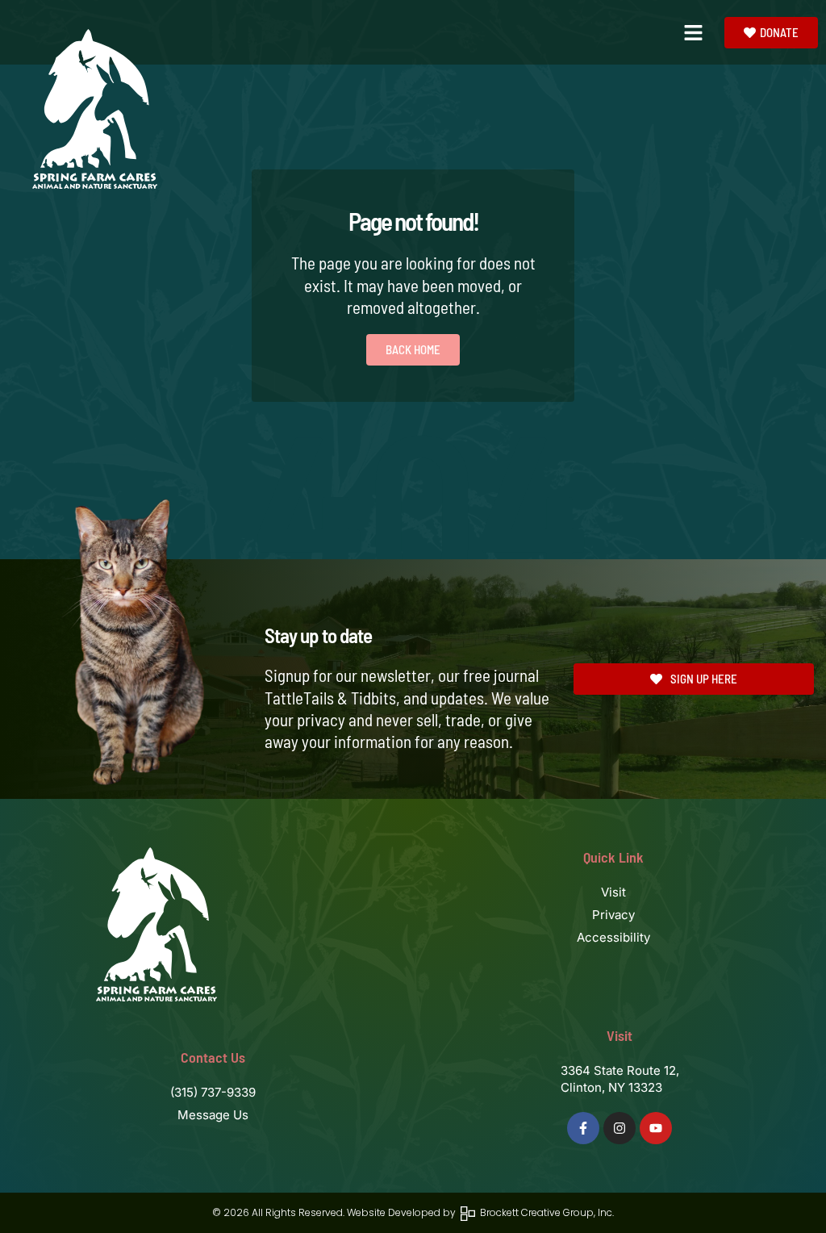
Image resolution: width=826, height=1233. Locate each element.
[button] (693, 32)
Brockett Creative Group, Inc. (544, 1212)
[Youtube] (656, 1128)
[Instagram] (619, 1128)
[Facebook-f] (583, 1128)
